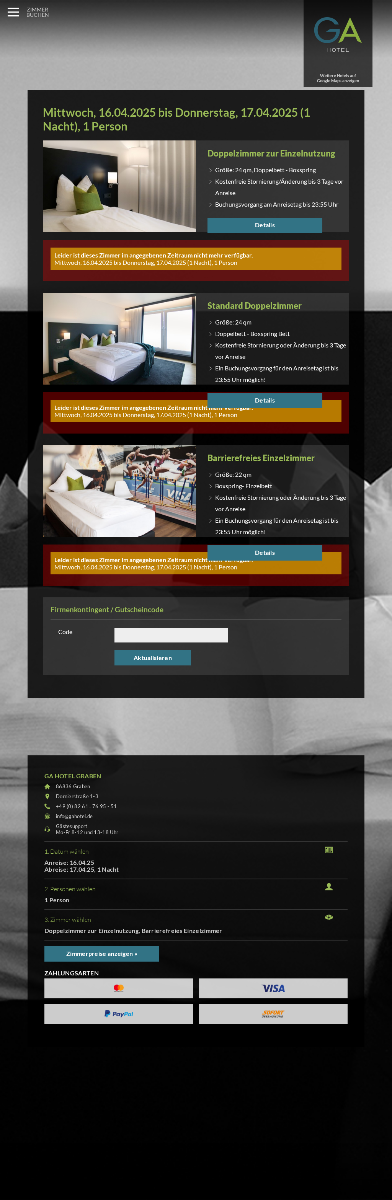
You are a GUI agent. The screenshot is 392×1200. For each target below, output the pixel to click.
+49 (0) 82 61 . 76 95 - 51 (86, 806)
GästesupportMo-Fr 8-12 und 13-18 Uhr (87, 829)
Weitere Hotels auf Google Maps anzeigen (338, 78)
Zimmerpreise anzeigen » (101, 953)
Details (265, 224)
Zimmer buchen (37, 12)
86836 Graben (73, 786)
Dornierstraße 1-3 (77, 796)
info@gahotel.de (74, 816)
